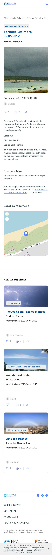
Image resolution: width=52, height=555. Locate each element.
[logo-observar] (10, 3)
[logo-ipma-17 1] (11, 540)
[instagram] (46, 495)
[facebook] (38, 495)
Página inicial (9, 18)
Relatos (20, 18)
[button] (26, 233)
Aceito (29, 552)
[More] (26, 112)
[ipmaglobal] (10, 495)
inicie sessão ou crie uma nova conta (26, 191)
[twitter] (42, 495)
